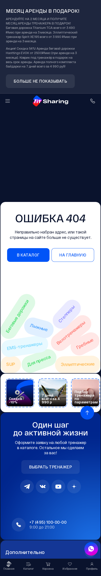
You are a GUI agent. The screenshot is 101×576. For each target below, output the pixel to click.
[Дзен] (74, 486)
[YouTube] (58, 486)
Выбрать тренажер (50, 467)
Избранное (70, 568)
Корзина (48, 568)
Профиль (92, 568)
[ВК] (43, 486)
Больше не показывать (40, 81)
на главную (72, 255)
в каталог (28, 255)
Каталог (28, 568)
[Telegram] (27, 486)
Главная (8, 568)
